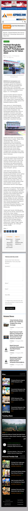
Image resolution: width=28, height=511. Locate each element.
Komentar (7, 266)
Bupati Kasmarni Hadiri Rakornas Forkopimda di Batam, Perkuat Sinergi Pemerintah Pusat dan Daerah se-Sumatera (16, 335)
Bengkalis (6, 41)
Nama (7, 283)
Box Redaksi (20, 500)
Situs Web (7, 294)
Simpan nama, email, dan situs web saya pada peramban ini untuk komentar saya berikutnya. (14, 302)
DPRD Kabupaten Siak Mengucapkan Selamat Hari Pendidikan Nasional (18, 409)
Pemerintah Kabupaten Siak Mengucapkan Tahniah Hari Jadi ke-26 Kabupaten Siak (18, 382)
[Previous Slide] (23, 8)
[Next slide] (25, 8)
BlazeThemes (8, 504)
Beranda (5, 32)
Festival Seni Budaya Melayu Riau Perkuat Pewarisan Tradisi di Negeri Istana (18, 464)
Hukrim (3, 432)
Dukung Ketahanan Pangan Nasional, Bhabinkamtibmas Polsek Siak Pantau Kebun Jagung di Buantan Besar (13, 8)
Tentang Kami (20, 502)
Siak (6, 432)
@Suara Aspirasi (8, 56)
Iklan (12, 384)
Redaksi (12, 327)
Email (6, 289)
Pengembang (20, 504)
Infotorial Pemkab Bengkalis (13, 443)
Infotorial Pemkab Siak (16, 466)
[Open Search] (22, 21)
